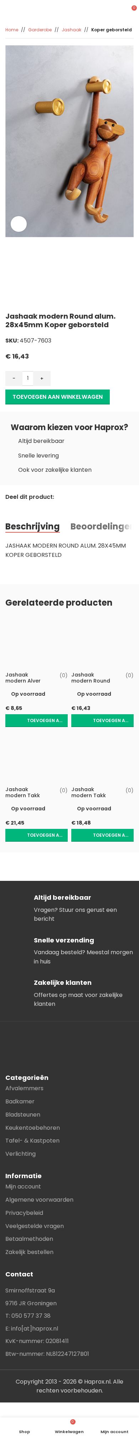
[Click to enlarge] (19, 224)
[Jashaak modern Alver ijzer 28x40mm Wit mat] (36, 642)
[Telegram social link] (45, 507)
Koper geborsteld (111, 30)
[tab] (32, 526)
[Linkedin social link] (36, 507)
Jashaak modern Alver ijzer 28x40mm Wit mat (24, 684)
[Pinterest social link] (28, 507)
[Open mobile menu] (118, 11)
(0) (64, 675)
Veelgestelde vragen (34, 1226)
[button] (36, 720)
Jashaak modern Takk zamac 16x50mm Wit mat (93, 798)
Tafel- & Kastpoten (32, 1140)
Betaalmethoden (29, 1239)
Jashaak (71, 30)
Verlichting (20, 1154)
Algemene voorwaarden (39, 1200)
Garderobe (40, 30)
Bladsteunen (22, 1115)
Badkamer (20, 1101)
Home (11, 30)
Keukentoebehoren (32, 1128)
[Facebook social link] (9, 507)
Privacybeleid (24, 1213)
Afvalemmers (24, 1088)
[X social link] (18, 507)
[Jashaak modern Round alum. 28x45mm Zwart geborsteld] (102, 642)
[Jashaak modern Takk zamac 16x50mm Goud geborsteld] (36, 757)
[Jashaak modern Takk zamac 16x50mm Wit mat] (102, 757)
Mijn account (23, 1186)
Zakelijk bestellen (29, 1252)
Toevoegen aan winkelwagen (57, 397)
